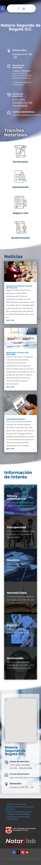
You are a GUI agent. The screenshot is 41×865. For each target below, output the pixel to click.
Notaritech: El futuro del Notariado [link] (17, 353)
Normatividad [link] (16, 592)
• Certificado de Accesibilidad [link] (17, 814)
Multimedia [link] (15, 658)
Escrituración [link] (20, 161)
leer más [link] (10, 320)
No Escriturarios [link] (20, 238)
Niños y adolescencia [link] (16, 497)
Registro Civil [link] (20, 213)
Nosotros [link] (13, 560)
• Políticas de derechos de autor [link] (18, 812)
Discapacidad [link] (16, 527)
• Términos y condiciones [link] (15, 804)
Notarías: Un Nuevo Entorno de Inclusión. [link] (19, 287)
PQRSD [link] (12, 625)
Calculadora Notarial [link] (15, 419)
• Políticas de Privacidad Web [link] (17, 817)
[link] (3, 8)
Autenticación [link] (20, 187)
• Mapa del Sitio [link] (11, 819)
